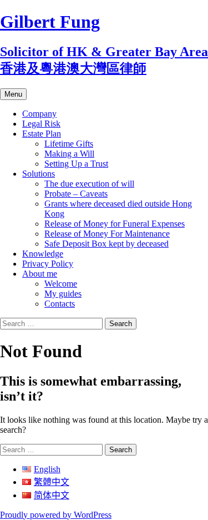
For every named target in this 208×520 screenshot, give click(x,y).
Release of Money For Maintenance (107, 233)
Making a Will (69, 153)
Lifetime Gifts (68, 143)
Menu (13, 94)
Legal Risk (41, 123)
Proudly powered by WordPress (55, 514)
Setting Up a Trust (76, 163)
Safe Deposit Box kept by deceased (106, 243)
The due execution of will (89, 183)
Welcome (60, 283)
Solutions (38, 173)
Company (39, 113)
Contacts (59, 303)
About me (39, 273)
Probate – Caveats (76, 193)
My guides (63, 293)
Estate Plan (41, 133)
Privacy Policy (47, 263)
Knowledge (42, 253)
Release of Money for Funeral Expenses (114, 223)
